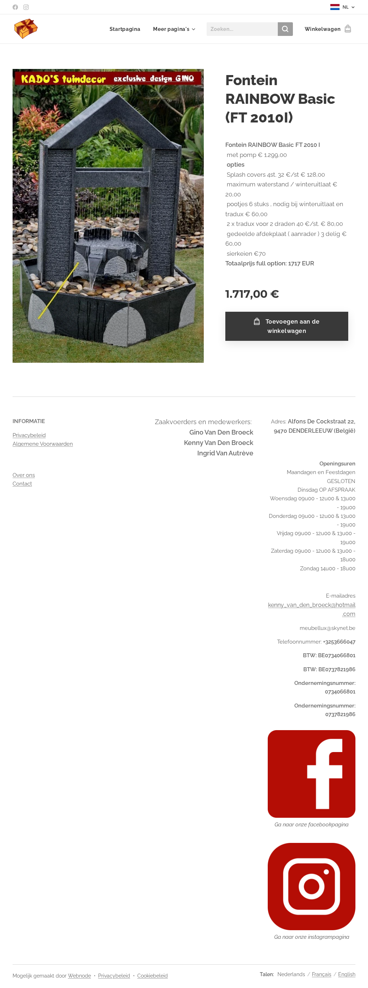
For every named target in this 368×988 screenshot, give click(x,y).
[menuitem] (125, 29)
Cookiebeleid (152, 976)
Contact (22, 484)
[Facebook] (15, 7)
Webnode (79, 976)
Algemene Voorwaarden (43, 444)
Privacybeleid (29, 435)
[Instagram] (26, 7)
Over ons (24, 475)
